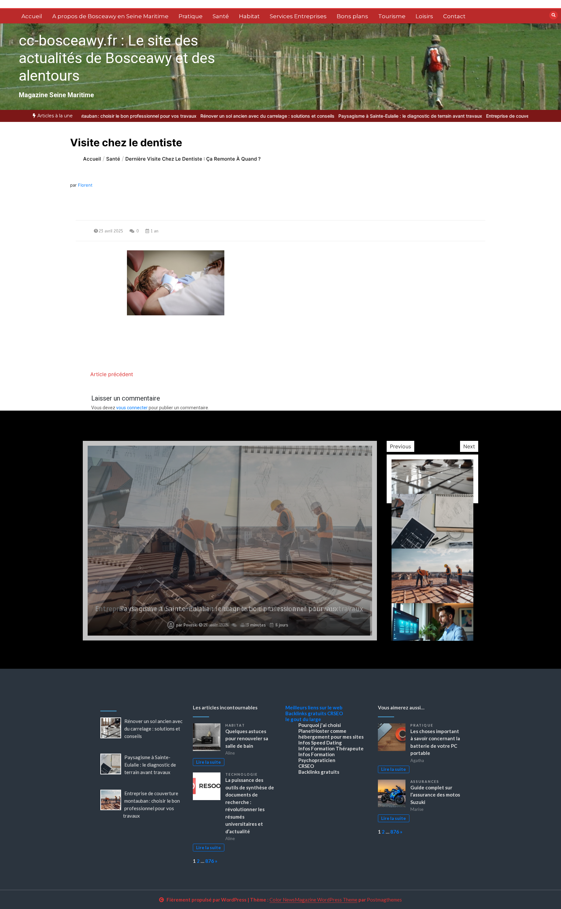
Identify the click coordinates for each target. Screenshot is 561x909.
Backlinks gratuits (305, 713)
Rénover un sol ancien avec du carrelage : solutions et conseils (254, 116)
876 (209, 861)
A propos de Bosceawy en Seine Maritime (110, 16)
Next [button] (469, 446)
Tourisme (391, 16)
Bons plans (352, 16)
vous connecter (132, 407)
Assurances (424, 782)
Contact (454, 16)
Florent (85, 185)
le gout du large (303, 719)
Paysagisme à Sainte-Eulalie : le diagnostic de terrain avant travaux (396, 116)
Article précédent (111, 374)
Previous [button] (400, 446)
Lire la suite (208, 762)
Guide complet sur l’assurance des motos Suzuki (435, 794)
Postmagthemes (384, 899)
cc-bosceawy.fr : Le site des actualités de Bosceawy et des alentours (117, 58)
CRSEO (335, 713)
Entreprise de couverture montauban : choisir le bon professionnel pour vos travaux (94, 116)
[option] (254, 115)
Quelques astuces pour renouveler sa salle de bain (246, 738)
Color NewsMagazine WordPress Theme (313, 899)
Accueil (31, 16)
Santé (221, 16)
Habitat (249, 16)
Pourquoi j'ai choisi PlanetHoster (319, 728)
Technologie (241, 774)
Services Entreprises (298, 16)
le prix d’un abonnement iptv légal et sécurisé (229, 608)
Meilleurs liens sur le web (314, 707)
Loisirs (424, 16)
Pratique (191, 16)
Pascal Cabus (187, 625)
